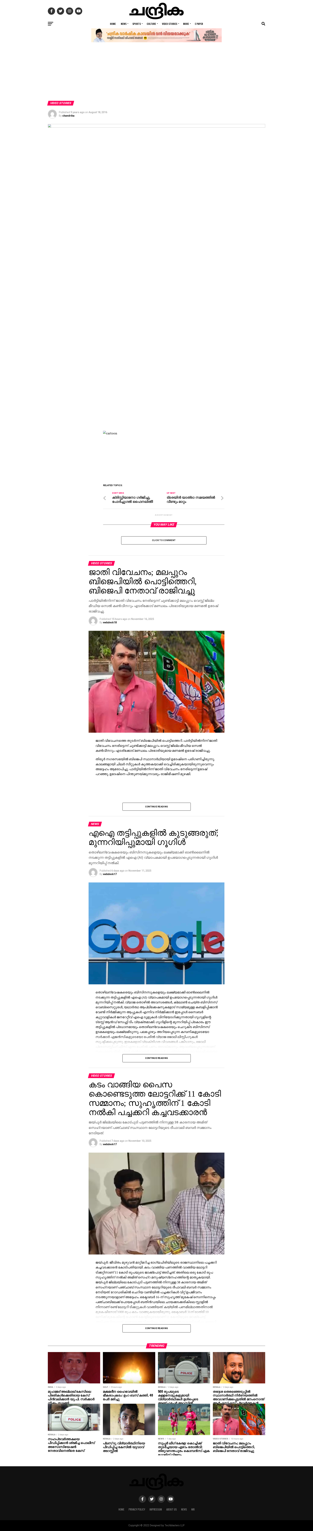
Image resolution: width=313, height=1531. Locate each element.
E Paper (199, 24)
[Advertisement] (156, 73)
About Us (171, 1509)
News (123, 24)
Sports (136, 24)
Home (113, 24)
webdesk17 (110, 874)
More (186, 24)
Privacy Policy (137, 1509)
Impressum (155, 1509)
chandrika (68, 115)
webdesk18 (110, 622)
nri (193, 1509)
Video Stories (169, 24)
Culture (151, 24)
